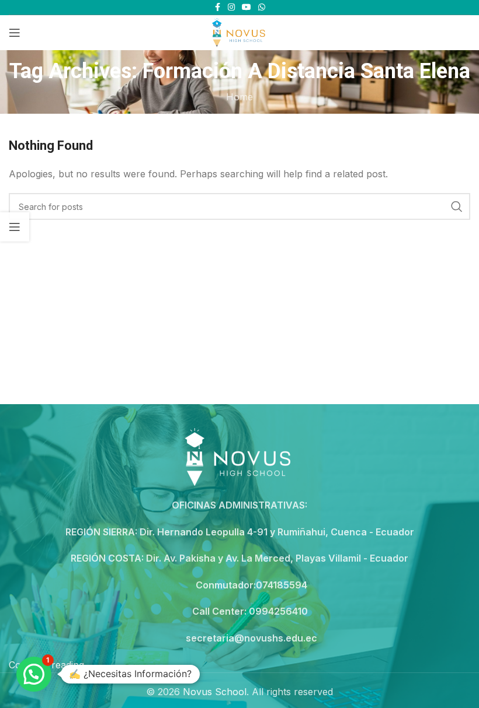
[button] (33, 674)
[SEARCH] (456, 206)
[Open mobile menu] (14, 32)
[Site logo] (239, 31)
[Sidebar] (14, 226)
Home (239, 97)
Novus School (215, 692)
